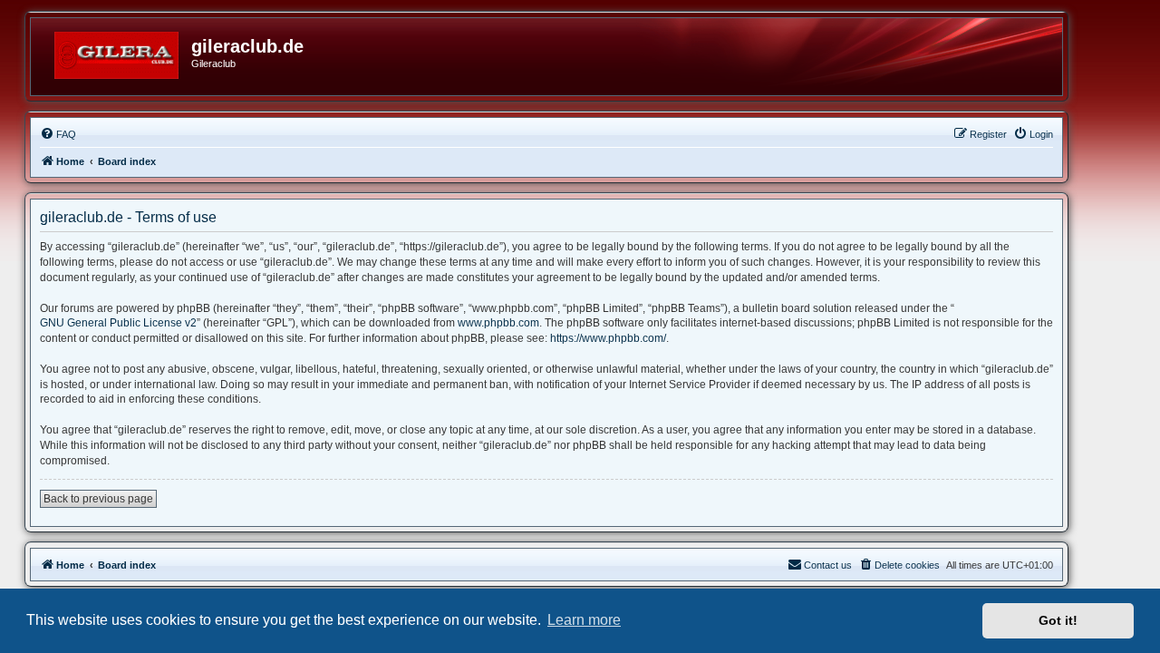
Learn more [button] (584, 620)
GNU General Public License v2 (118, 323)
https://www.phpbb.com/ (608, 338)
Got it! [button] (1058, 620)
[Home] (117, 52)
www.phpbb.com (498, 323)
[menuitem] (58, 134)
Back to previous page (98, 498)
